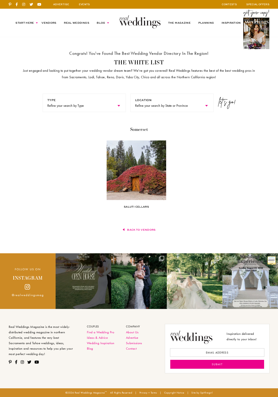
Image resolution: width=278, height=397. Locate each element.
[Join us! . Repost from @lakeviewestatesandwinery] (83, 281)
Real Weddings (76, 23)
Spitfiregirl (206, 392)
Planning (206, 23)
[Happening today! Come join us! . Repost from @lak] (250, 281)
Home (140, 21)
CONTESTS (229, 4)
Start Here (24, 23)
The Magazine (179, 23)
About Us (132, 332)
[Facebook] (18, 4)
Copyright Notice (174, 392)
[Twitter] (33, 4)
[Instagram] (25, 4)
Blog (101, 23)
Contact (131, 348)
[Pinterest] (12, 4)
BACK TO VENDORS (141, 230)
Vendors (48, 23)
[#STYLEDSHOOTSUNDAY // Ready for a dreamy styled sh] (194, 281)
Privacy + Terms (148, 392)
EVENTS (84, 4)
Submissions (134, 343)
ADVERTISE (61, 4)
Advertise (132, 337)
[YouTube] (41, 4)
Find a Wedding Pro (100, 332)
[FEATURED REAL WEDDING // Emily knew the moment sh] (139, 281)
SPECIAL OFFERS (257, 4)
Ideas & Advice (97, 337)
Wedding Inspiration (100, 343)
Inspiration (231, 23)
